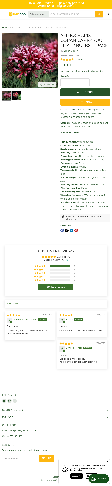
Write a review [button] (56, 287)
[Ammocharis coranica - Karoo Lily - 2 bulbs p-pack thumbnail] (6, 95)
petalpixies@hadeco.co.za (22, 430)
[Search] (99, 14)
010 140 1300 (16, 436)
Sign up (47, 458)
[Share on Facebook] (62, 230)
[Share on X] (67, 230)
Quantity (64, 76)
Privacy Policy (76, 470)
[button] (67, 59)
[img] (13, 315)
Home (5, 27)
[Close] (107, 461)
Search (56, 477)
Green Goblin (71, 50)
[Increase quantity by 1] (86, 82)
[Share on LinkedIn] (71, 230)
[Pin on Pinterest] (76, 230)
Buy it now (85, 102)
